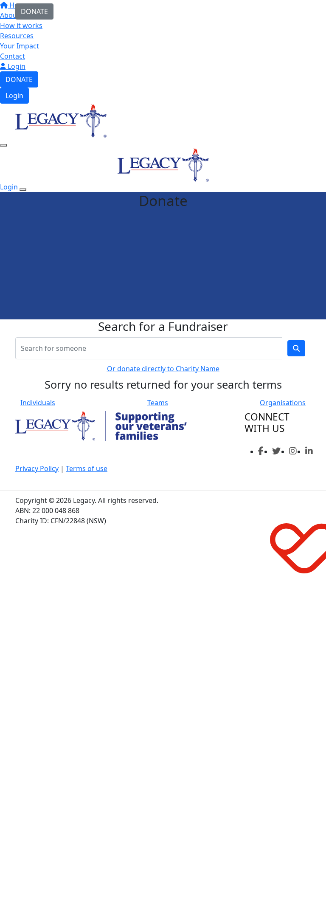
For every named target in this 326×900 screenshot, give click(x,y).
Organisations (283, 402)
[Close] (23, 189)
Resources (17, 35)
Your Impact (19, 46)
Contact (12, 56)
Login (15, 66)
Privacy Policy (37, 468)
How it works (21, 25)
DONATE (19, 79)
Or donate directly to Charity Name (163, 368)
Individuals (37, 402)
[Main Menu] (3, 145)
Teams (157, 402)
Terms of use (86, 468)
